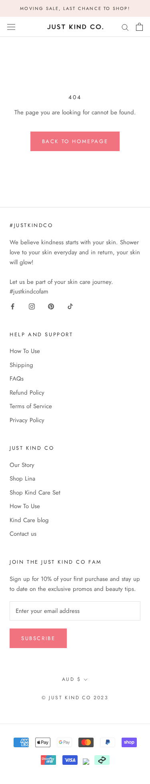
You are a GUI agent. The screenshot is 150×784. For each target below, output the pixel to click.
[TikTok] (70, 306)
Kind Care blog (29, 520)
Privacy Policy (27, 420)
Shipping (21, 365)
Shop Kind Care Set (35, 492)
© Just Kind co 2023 (75, 697)
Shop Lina (22, 478)
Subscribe (38, 638)
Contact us (23, 533)
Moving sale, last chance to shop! (75, 8)
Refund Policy (27, 392)
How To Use (25, 351)
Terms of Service (31, 406)
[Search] (125, 27)
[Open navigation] (11, 27)
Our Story (22, 465)
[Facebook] (13, 306)
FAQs (17, 378)
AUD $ (71, 679)
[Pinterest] (51, 306)
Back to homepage (75, 141)
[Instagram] (32, 306)
